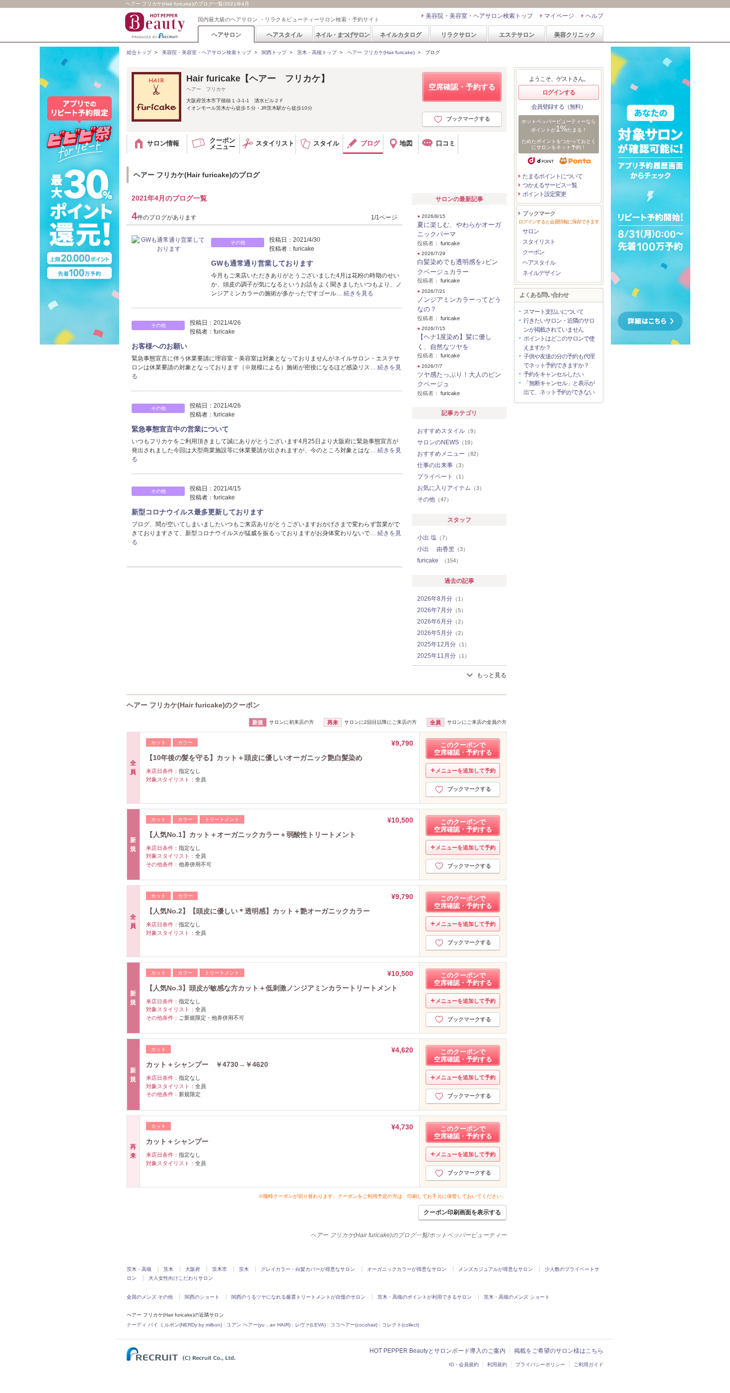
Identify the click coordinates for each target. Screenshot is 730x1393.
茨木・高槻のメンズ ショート (517, 1297)
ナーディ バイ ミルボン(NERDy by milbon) (174, 1324)
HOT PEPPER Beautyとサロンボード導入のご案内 (437, 1350)
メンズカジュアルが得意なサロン (495, 1269)
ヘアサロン (226, 34)
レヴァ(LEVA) (310, 1324)
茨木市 (219, 1269)
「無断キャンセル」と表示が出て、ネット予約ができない (558, 388)
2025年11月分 (443, 655)
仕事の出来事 (442, 465)
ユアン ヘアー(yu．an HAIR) (258, 1324)
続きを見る (358, 293)
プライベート (442, 476)
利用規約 (497, 1364)
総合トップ (139, 52)
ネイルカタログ (401, 34)
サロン (530, 231)
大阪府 (192, 1269)
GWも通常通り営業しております (262, 263)
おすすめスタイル (448, 430)
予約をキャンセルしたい (553, 374)
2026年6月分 (441, 621)
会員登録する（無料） (558, 106)
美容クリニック (575, 34)
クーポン (533, 252)
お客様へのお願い (159, 346)
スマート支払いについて (553, 311)
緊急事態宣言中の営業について (180, 429)
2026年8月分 (441, 598)
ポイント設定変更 (544, 194)
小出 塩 (433, 537)
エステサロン (517, 34)
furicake (439, 560)
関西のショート (202, 1297)
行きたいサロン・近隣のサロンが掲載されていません (558, 325)
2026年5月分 (441, 632)
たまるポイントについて (552, 176)
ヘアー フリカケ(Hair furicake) (381, 52)
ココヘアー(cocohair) (353, 1324)
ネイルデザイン (541, 273)
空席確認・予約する (462, 86)
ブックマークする (468, 119)
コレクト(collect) (400, 1324)
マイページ (559, 15)
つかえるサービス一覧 (549, 185)
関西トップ (274, 52)
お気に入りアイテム (451, 488)
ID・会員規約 (464, 1364)
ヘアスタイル (284, 34)
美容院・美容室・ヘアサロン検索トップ (479, 15)
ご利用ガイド (588, 1364)
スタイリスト (538, 241)
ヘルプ (594, 15)
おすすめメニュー (449, 453)
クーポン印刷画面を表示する (462, 1212)
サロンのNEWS (446, 442)
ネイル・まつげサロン (342, 34)
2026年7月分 (441, 610)
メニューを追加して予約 (466, 770)
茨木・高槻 (139, 1269)
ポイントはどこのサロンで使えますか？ (558, 343)
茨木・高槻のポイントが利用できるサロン (424, 1297)
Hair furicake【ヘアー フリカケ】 (258, 78)
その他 (434, 499)
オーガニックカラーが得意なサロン (406, 1269)
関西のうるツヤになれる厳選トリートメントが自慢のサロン (298, 1297)
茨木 (168, 1269)
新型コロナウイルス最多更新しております (198, 512)
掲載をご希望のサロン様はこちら (558, 1350)
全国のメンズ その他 (150, 1297)
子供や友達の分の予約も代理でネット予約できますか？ (558, 361)
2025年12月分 (443, 644)
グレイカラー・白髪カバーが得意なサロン (308, 1269)
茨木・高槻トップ (317, 52)
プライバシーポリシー (540, 1364)
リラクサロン (459, 34)
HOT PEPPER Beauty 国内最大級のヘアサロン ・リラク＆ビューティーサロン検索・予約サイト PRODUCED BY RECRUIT (156, 25)
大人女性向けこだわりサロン (180, 1278)
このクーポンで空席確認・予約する (463, 748)
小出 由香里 (442, 549)
